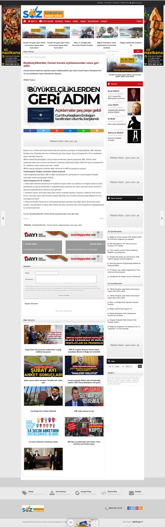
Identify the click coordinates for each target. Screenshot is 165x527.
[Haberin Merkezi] (43, 17)
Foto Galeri (47, 21)
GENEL (75, 21)
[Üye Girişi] (130, 3)
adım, (80, 225)
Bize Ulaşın (138, 3)
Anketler (100, 3)
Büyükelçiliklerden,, (39, 225)
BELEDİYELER (93, 21)
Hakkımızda (124, 3)
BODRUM (59, 21)
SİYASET (104, 21)
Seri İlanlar (108, 3)
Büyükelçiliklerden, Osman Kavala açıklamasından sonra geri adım (54, 214)
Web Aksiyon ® (138, 522)
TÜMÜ (139, 21)
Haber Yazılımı (5, 526)
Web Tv (34, 21)
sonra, (72, 225)
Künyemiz (116, 3)
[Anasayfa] (24, 21)
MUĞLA (68, 21)
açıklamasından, (64, 225)
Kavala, (55, 225)
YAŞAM (83, 21)
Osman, (50, 225)
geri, (76, 225)
